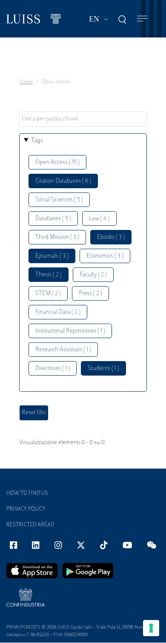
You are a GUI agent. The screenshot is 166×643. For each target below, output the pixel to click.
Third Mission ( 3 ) (57, 237)
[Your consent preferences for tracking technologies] (151, 628)
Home (26, 82)
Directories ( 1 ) (52, 368)
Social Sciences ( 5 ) (59, 200)
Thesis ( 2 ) (48, 275)
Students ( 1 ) (103, 368)
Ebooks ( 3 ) (111, 237)
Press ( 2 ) (90, 293)
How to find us (27, 493)
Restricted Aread (30, 525)
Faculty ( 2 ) (93, 275)
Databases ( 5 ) (53, 218)
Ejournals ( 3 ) (52, 256)
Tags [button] (37, 141)
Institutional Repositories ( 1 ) (70, 331)
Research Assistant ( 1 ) (63, 350)
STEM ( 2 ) (48, 293)
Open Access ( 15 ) (57, 162)
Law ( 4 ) (99, 218)
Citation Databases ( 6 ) (63, 181)
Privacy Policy (25, 509)
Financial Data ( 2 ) (57, 312)
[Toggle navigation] (142, 19)
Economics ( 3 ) (104, 256)
